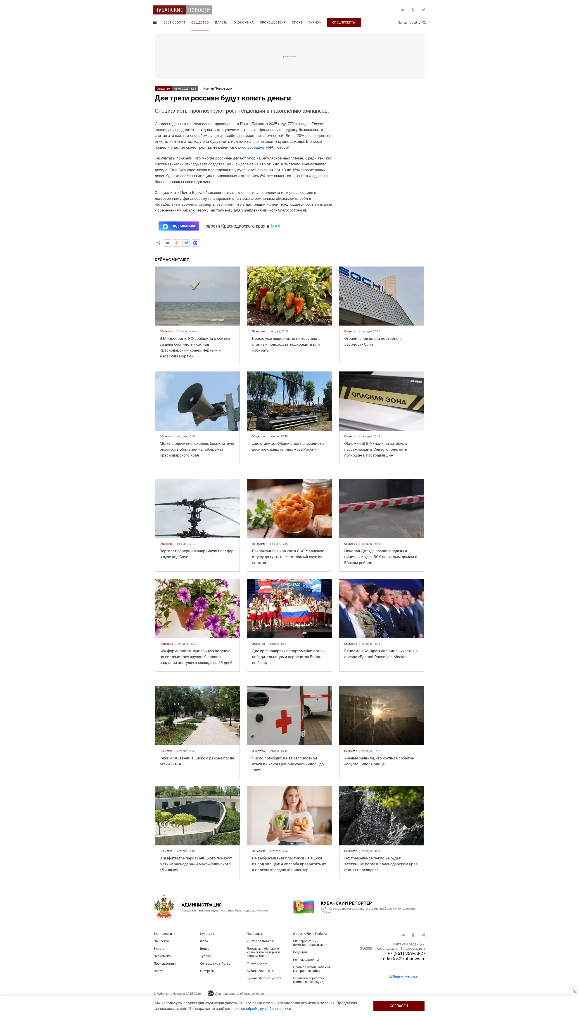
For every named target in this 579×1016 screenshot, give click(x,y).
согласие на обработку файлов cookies (258, 1008)
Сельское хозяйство (215, 963)
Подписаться (183, 226)
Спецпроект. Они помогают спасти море (310, 943)
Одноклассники (412, 10)
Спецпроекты (344, 22)
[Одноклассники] (176, 243)
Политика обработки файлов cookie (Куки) (309, 980)
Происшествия (273, 22)
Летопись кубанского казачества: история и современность (263, 952)
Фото (204, 941)
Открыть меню (155, 23)
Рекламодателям (306, 959)
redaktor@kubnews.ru (403, 958)
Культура (207, 933)
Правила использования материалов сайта (311, 969)
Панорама (254, 933)
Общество (200, 22)
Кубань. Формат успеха (264, 978)
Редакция (300, 952)
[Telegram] (186, 243)
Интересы (207, 971)
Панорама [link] (259, 331)
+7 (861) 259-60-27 (406, 953)
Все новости (174, 22)
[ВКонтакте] (167, 243)
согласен (399, 1006)
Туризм (315, 22)
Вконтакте (402, 10)
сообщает (256, 147)
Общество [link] (166, 331)
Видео (204, 948)
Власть (221, 22)
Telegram (423, 10)
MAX (275, 226)
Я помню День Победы (310, 933)
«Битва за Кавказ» (261, 941)
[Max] (195, 243)
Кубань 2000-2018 (260, 971)
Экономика (244, 22)
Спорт (297, 22)
